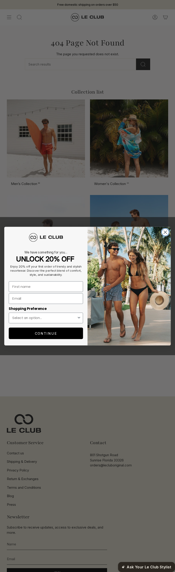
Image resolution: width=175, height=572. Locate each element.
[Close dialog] (165, 232)
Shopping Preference (27, 308)
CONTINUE (46, 333)
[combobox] (44, 318)
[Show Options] (79, 318)
